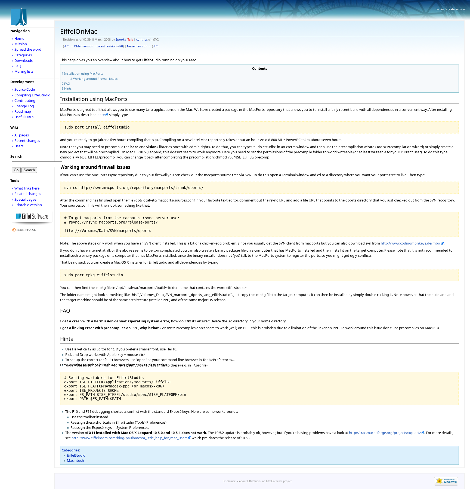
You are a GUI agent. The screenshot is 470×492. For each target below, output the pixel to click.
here (101, 114)
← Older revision (81, 46)
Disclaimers (230, 481)
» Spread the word (26, 49)
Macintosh (75, 460)
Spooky (121, 39)
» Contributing (23, 100)
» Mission (19, 43)
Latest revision (107, 46)
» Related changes (26, 193)
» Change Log (23, 105)
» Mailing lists (22, 71)
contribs (142, 39)
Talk (130, 39)
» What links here (25, 188)
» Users (17, 145)
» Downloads (22, 60)
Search (16, 156)
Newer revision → (139, 46)
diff (66, 46)
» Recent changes (26, 140)
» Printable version (27, 204)
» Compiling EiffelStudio (31, 95)
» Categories (22, 55)
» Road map (21, 111)
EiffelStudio (76, 455)
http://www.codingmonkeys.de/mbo (410, 243)
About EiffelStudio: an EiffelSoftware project (265, 481)
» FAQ (16, 65)
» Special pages (24, 199)
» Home (18, 38)
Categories (70, 450)
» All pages (20, 135)
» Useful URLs (22, 116)
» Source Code (23, 89)
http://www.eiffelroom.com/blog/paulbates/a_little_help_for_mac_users (129, 437)
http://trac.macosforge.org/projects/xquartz (385, 432)
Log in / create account (451, 9)
